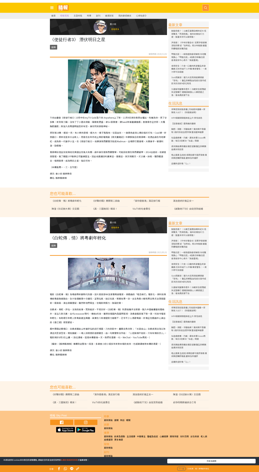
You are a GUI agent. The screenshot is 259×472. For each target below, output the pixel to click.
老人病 (204, 436)
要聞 (116, 420)
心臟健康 (164, 436)
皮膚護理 (108, 439)
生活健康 (131, 436)
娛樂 (53, 47)
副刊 (98, 16)
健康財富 (109, 16)
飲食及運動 (119, 436)
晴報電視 (64, 16)
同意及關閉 (211, 461)
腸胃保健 (174, 436)
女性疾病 (194, 436)
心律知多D (141, 16)
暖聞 (128, 420)
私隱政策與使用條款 (69, 460)
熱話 (122, 420)
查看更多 (115, 29)
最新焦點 (108, 420)
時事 (89, 16)
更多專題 (118, 439)
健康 (53, 16)
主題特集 (78, 16)
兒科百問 (184, 436)
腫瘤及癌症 (152, 436)
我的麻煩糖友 (124, 16)
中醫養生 (141, 436)
